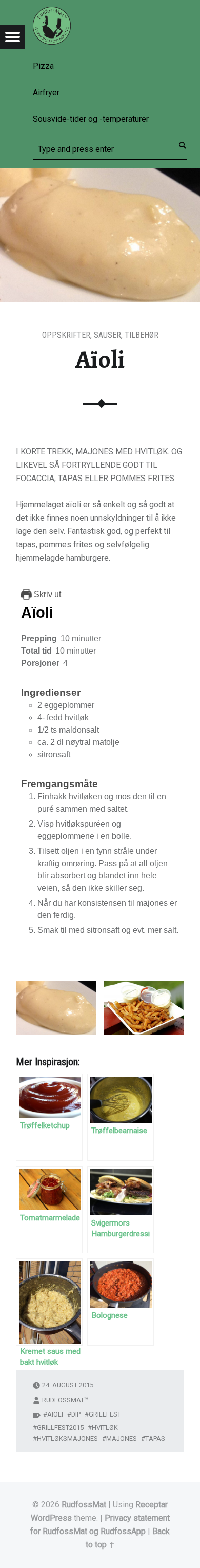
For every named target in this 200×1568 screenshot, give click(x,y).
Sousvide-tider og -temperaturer (91, 119)
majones (121, 1438)
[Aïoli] (100, 175)
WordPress (51, 1518)
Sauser (107, 335)
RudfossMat (84, 1504)
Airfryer (46, 93)
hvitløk (105, 1427)
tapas (155, 1438)
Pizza (43, 66)
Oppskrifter (66, 335)
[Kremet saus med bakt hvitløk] (49, 1302)
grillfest (105, 1414)
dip (76, 1414)
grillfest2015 (60, 1427)
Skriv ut (46, 594)
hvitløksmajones (67, 1438)
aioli (55, 1414)
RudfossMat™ (65, 1400)
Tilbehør (141, 335)
